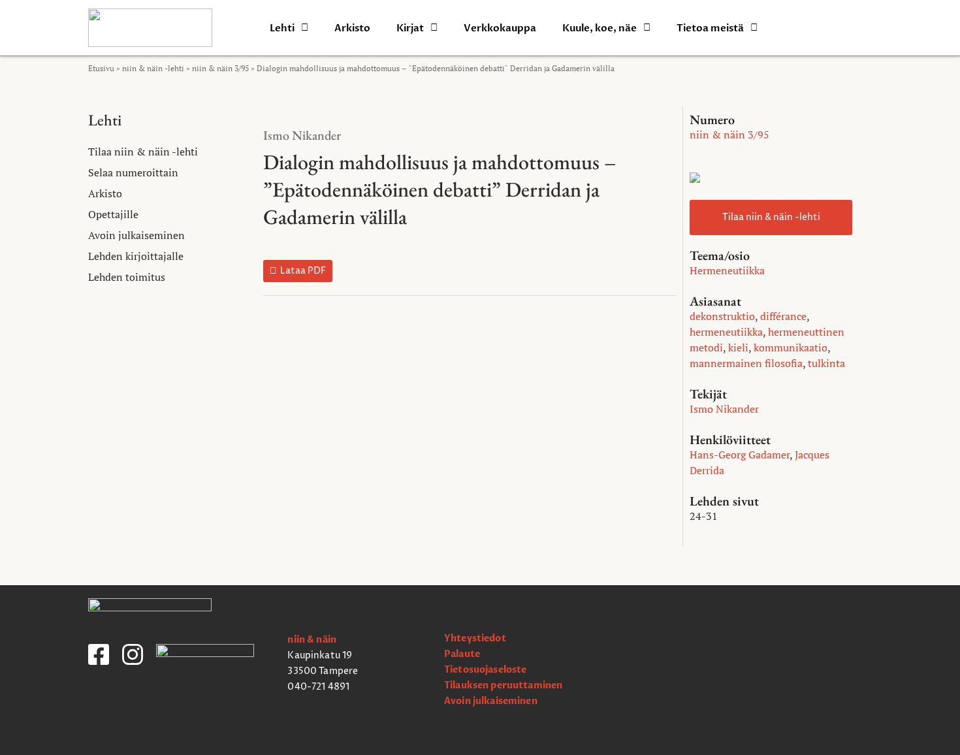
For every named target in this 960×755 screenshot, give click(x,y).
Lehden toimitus (126, 277)
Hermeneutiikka (727, 270)
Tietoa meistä (710, 28)
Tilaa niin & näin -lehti (143, 151)
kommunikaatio (790, 347)
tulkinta (826, 363)
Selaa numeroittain (133, 172)
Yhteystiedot (475, 638)
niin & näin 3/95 (220, 68)
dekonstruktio (722, 316)
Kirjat (410, 28)
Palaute (462, 654)
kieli (738, 347)
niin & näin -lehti (153, 68)
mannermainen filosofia (746, 363)
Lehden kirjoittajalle (136, 256)
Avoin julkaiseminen (136, 235)
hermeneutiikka (726, 332)
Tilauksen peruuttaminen (503, 685)
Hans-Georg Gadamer (740, 454)
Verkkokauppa (500, 28)
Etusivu (101, 68)
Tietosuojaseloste (485, 670)
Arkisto (352, 28)
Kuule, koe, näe (599, 28)
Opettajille (113, 214)
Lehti (282, 28)
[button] (297, 271)
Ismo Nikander (302, 135)
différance (783, 316)
